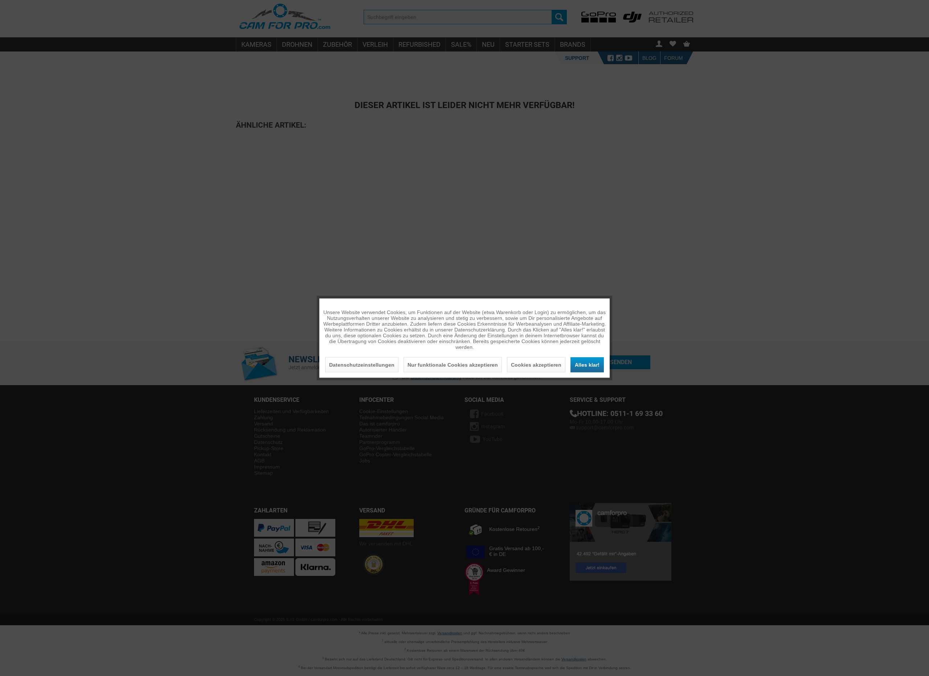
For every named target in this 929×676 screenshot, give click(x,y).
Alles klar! (587, 365)
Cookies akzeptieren (536, 365)
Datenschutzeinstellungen (361, 365)
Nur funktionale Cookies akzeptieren (453, 365)
